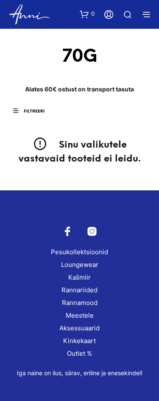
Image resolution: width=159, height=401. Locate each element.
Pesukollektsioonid (79, 252)
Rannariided (79, 290)
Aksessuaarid (79, 328)
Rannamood (80, 303)
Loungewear (79, 265)
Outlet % (79, 353)
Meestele (80, 315)
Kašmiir (79, 277)
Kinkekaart (79, 341)
